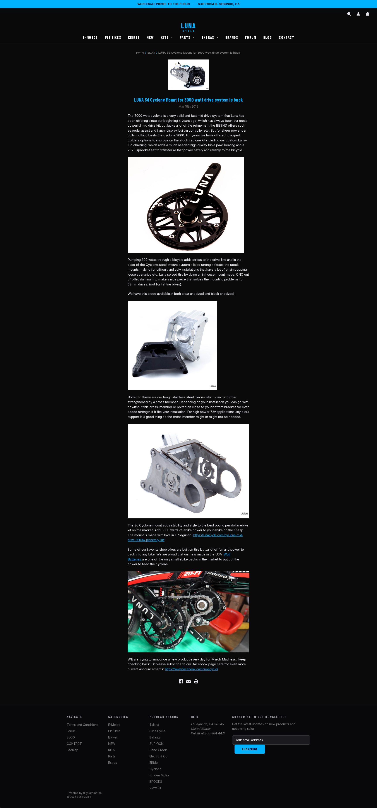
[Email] (188, 681)
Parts (185, 37)
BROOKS (155, 781)
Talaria (154, 725)
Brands (231, 37)
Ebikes (134, 37)
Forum (250, 37)
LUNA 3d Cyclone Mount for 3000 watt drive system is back (188, 99)
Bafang (154, 737)
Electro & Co (158, 756)
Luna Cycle (157, 731)
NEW (150, 37)
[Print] (196, 681)
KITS (164, 37)
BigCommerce (92, 792)
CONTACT (286, 37)
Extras (208, 37)
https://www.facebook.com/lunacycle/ (191, 669)
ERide (153, 762)
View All (155, 788)
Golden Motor (159, 775)
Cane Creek (158, 750)
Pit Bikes (113, 37)
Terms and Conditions (82, 725)
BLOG (267, 37)
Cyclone (155, 769)
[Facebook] (181, 681)
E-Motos (90, 37)
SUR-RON (156, 743)
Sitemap (72, 750)
